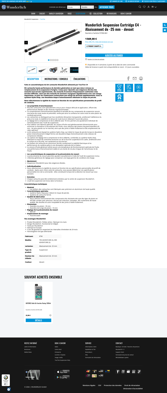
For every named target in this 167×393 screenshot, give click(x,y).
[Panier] (164, 7)
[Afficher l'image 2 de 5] (50, 60)
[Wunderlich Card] (32, 375)
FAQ (86, 355)
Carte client (58, 349)
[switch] (6, 384)
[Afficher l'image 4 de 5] (55, 60)
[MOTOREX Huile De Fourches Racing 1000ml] (38, 292)
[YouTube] (128, 372)
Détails (38, 320)
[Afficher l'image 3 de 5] (53, 60)
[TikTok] (139, 372)
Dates (56, 347)
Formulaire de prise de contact (125, 355)
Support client (120, 352)
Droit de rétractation (132, 385)
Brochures (27, 349)
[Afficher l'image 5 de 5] (57, 60)
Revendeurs (88, 352)
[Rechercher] (140, 7)
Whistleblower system (122, 357)
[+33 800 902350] (165, 25)
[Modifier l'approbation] (9, 389)
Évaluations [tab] (79, 79)
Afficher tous (106, 7)
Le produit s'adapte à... (94, 46)
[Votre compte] (148, 7)
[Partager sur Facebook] (128, 78)
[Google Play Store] (62, 377)
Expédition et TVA (90, 349)
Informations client (90, 347)
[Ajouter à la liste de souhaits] (50, 315)
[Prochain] (80, 42)
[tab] (33, 79)
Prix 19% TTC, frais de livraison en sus (99, 42)
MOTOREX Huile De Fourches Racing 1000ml (38, 303)
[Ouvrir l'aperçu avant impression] (141, 78)
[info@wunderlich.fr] (165, 30)
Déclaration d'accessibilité (133, 389)
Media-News (28, 352)
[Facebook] (118, 372)
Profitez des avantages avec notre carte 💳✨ (16, 1)
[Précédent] (26, 42)
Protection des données (113, 385)
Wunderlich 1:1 (120, 349)
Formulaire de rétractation (93, 357)
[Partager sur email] (134, 78)
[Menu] (9, 375)
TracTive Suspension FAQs (62, 360)
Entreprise (58, 352)
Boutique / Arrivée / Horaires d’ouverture (127, 347)
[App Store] (62, 372)
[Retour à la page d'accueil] (14, 7)
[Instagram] (123, 372)
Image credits (59, 357)
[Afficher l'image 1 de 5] (48, 60)
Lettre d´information (30, 347)
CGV (99, 385)
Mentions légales (89, 385)
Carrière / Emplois (60, 355)
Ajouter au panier (114, 55)
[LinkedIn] (134, 372)
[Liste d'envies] (144, 7)
